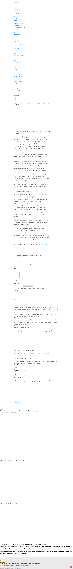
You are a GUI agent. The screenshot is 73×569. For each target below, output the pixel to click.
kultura (15, 64)
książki (15, 69)
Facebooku (39, 244)
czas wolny (16, 43)
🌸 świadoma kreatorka (19, 55)
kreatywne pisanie (18, 81)
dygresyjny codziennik (18, 76)
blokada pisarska (17, 83)
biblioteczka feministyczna (19, 62)
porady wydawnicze (18, 86)
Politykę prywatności (17, 568)
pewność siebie (17, 57)
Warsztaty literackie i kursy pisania (21, 22)
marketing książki (17, 85)
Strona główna (17, 16)
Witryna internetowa (18, 285)
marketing (16, 88)
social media (16, 93)
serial (15, 72)
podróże (15, 37)
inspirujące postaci (18, 67)
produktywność (17, 48)
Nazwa (15, 280)
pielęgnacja (16, 41)
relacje (15, 51)
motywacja (16, 46)
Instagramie (45, 244)
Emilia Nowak (17, 106)
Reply (15, 266)
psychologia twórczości (19, 44)
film (14, 71)
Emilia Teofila (17, 74)
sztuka (15, 65)
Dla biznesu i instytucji (19, 23)
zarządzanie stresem (18, 50)
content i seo (16, 95)
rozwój (15, 53)
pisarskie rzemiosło (18, 78)
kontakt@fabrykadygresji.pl (25, 565)
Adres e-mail (17, 283)
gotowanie (16, 39)
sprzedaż (16, 92)
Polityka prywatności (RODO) (20, 29)
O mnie (15, 18)
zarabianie (16, 60)
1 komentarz (29, 106)
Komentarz (16, 277)
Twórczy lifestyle (17, 36)
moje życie (25, 106)
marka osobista (17, 90)
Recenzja (15, 20)
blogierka (16, 263)
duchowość (16, 58)
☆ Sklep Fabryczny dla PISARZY (20, 25)
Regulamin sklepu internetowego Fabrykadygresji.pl (25, 30)
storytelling (16, 79)
